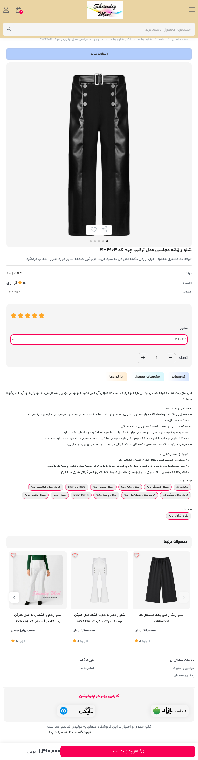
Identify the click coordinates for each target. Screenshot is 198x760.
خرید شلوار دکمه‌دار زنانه (139, 495)
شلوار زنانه (145, 39)
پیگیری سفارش (184, 675)
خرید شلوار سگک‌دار (175, 495)
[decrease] (171, 358)
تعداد (183, 358)
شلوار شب (59, 495)
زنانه (161, 39)
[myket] (76, 711)
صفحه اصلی (180, 39)
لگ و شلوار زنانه (120, 39)
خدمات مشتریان (182, 660)
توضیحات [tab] (178, 376)
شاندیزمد (182, 487)
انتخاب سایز (99, 53)
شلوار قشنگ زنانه (158, 487)
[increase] (143, 358)
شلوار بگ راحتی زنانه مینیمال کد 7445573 (161, 618)
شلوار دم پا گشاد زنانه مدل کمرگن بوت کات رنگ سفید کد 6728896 (37, 618)
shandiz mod (77, 487)
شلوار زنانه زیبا (130, 487)
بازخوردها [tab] (116, 376)
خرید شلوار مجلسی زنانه (46, 487)
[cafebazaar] (170, 711)
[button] (184, 597)
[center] (9, 29)
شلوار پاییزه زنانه (106, 495)
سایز (184, 328)
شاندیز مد (14, 273)
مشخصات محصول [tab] (147, 376)
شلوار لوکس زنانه (35, 495)
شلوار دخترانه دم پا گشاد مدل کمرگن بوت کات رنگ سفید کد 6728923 (99, 618)
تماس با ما (87, 668)
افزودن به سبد (125, 751)
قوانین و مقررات (183, 668)
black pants (81, 495)
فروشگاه (87, 660)
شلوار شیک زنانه (103, 487)
